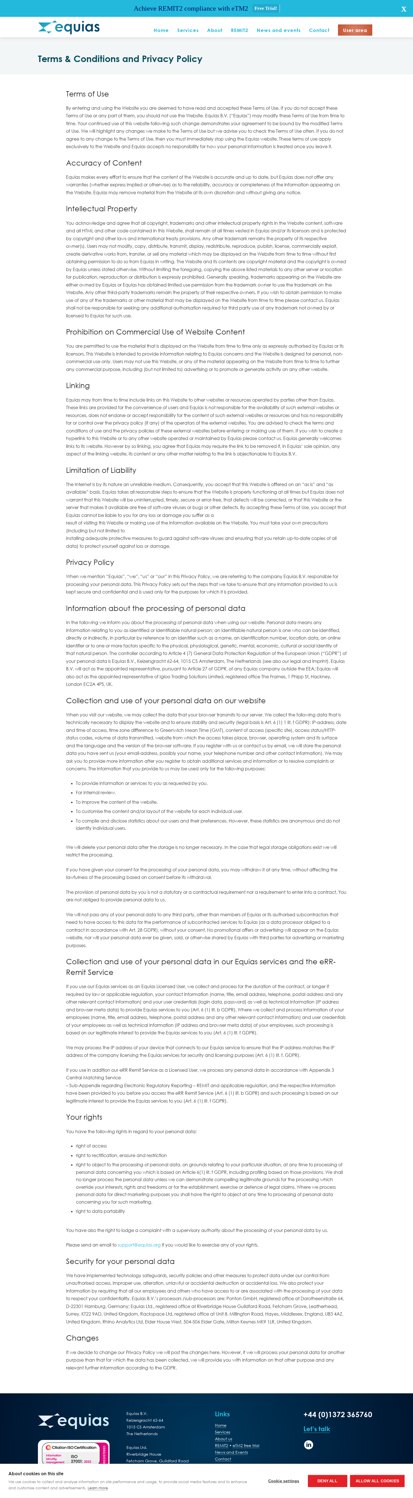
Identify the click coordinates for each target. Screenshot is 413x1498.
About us (223, 1438)
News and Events (231, 1452)
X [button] (404, 9)
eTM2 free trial (246, 1445)
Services (222, 1432)
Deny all (327, 1481)
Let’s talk (316, 1429)
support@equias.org (139, 1244)
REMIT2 (221, 1445)
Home (220, 1425)
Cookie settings (283, 1481)
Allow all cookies (377, 1481)
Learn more (98, 1488)
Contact (223, 1458)
